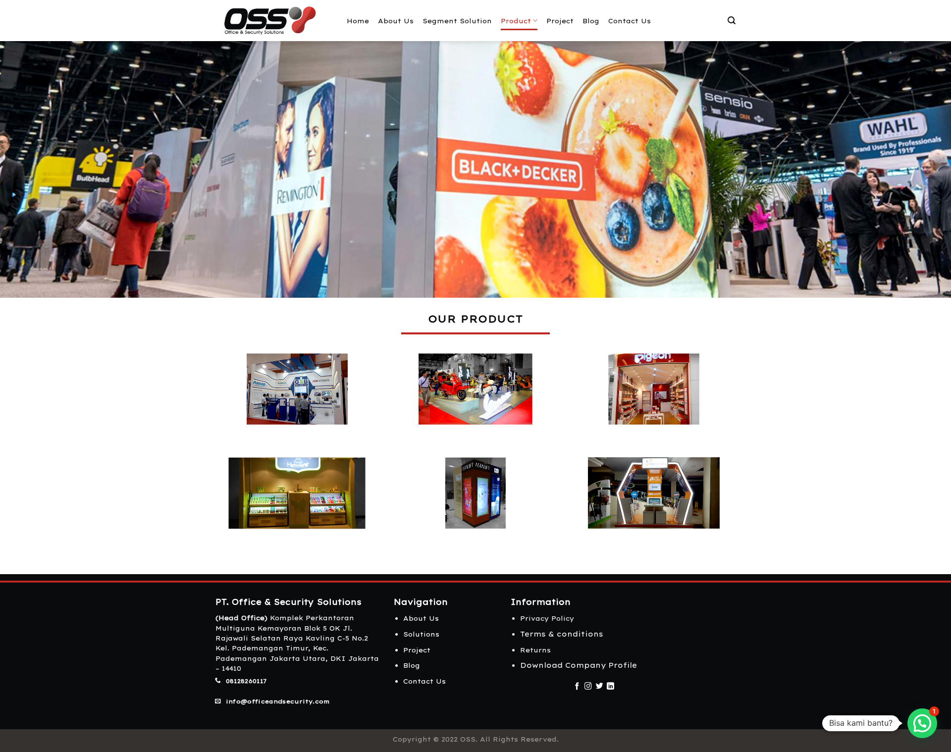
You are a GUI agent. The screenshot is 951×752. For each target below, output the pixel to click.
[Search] (732, 20)
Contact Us (629, 21)
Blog (590, 21)
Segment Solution (457, 21)
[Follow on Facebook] (577, 687)
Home (358, 21)
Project (560, 21)
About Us (396, 21)
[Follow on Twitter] (599, 687)
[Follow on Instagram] (588, 687)
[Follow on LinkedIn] (610, 687)
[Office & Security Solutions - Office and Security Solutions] (273, 20)
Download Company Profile (578, 665)
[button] (922, 723)
